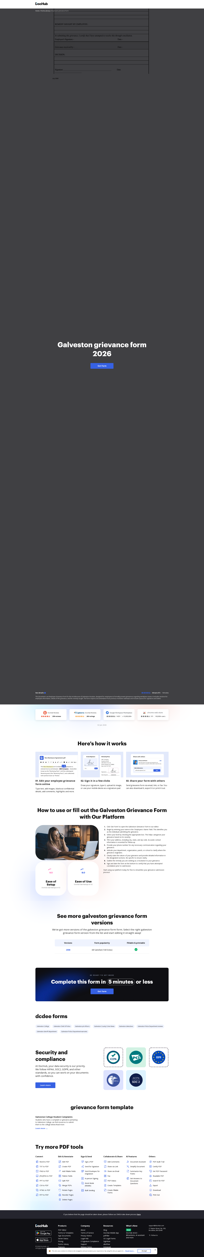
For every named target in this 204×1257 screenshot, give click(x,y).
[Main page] (41, 4)
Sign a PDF (89, 1162)
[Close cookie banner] (155, 1250)
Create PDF (66, 1166)
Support (84, 1244)
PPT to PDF (44, 1181)
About (83, 1230)
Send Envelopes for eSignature (92, 1172)
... (129, 1251)
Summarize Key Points (136, 1172)
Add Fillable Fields (69, 1171)
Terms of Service (87, 1233)
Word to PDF (45, 1162)
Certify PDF (157, 1166)
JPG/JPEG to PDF (46, 1176)
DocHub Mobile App (111, 1233)
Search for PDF (159, 1181)
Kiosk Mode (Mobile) (89, 1184)
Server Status (63, 1238)
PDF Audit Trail (158, 1162)
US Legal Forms (109, 1238)
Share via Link (113, 1166)
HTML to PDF (45, 1190)
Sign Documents (64, 1236)
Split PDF (65, 1181)
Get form (102, 991)
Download (157, 1190)
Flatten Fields (67, 1176)
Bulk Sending (90, 1190)
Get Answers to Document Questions (136, 1181)
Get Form (102, 366)
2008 (68, 950)
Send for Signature (92, 1166)
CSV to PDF (44, 1185)
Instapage (107, 1247)
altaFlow (106, 1244)
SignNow (106, 1241)
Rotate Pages (67, 1190)
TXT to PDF (44, 1166)
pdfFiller (106, 1236)
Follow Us (154, 1235)
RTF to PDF (44, 1195)
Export (155, 1185)
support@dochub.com (156, 1226)
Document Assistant (138, 1162)
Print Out (156, 1195)
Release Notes (86, 1247)
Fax (109, 1176)
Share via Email (113, 1171)
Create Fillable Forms (113, 1191)
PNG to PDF (44, 1171)
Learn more (45, 1085)
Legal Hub (84, 1238)
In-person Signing (91, 1178)
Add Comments (113, 1162)
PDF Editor (62, 1230)
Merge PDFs (67, 1185)
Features (61, 1247)
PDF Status (112, 1181)
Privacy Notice (86, 1236)
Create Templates (114, 1185)
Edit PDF (65, 1162)
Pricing (60, 1241)
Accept (144, 1251)
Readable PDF (158, 1176)
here (139, 1214)
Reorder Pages (68, 1195)
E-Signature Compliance (90, 1241)
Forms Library (63, 1244)
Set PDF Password (160, 1171)
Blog (105, 1230)
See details (39, 693)
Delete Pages (67, 1199)
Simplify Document (137, 1166)
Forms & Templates (65, 1233)
